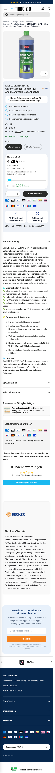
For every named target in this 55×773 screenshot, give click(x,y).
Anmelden (26, 639)
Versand (18, 132)
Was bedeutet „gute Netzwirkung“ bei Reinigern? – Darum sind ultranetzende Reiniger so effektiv (28, 410)
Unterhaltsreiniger (17, 24)
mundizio (10, 756)
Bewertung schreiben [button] (26, 482)
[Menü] (5, 8)
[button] (49, 8)
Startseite (6, 22)
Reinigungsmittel (18, 22)
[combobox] (26, 14)
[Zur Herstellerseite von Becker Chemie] (45, 88)
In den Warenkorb (35, 194)
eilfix (7, 226)
